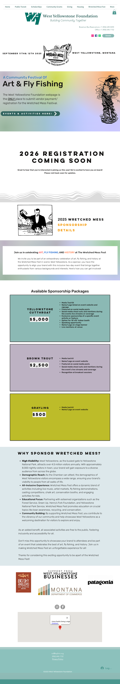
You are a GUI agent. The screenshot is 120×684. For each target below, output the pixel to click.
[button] (114, 12)
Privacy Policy (57, 659)
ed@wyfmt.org (58, 653)
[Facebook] (62, 607)
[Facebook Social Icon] (96, 35)
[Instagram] (92, 35)
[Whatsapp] (99, 35)
